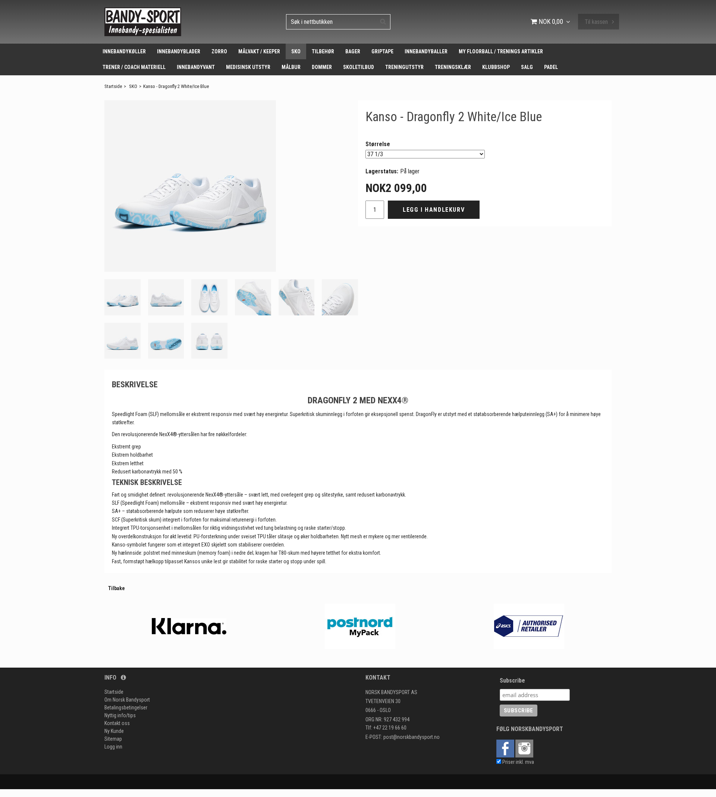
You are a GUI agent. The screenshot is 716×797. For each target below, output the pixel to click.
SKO (296, 51)
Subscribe (512, 680)
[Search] (383, 21)
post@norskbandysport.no (411, 737)
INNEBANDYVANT (196, 67)
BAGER (352, 51)
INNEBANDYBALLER (426, 51)
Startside (113, 86)
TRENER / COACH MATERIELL (134, 67)
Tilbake (116, 588)
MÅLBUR (291, 67)
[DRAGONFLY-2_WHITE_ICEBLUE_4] (190, 186)
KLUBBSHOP (496, 67)
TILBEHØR (323, 51)
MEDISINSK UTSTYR (248, 67)
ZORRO (219, 51)
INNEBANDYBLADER (178, 51)
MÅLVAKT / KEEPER (259, 51)
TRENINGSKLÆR (453, 67)
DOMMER (322, 67)
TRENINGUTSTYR (404, 67)
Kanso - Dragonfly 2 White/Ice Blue (176, 86)
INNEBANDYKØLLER (124, 51)
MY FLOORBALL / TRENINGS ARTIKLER (501, 51)
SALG (527, 67)
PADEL (551, 67)
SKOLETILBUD (358, 67)
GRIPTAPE (382, 51)
